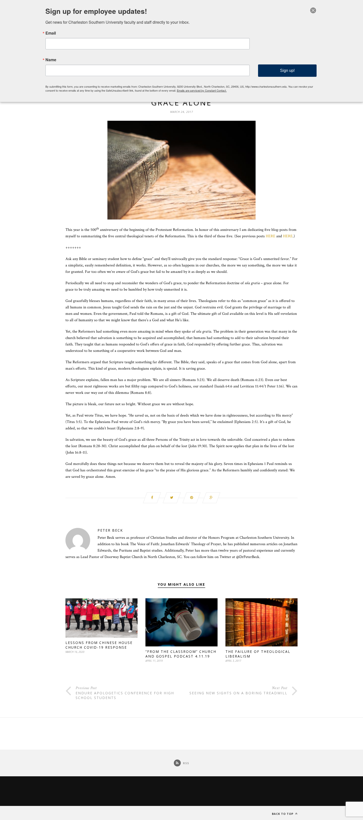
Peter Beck (110, 530)
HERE (271, 236)
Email (50, 33)
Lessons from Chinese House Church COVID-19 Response (99, 645)
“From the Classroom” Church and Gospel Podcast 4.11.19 (180, 654)
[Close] (313, 10)
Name (50, 60)
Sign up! (287, 70)
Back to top (283, 814)
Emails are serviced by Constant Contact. (202, 90)
